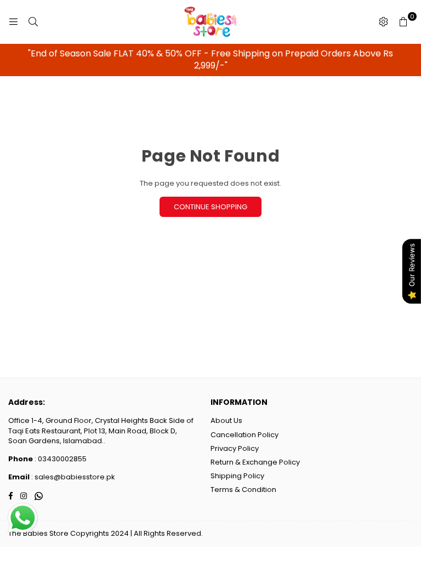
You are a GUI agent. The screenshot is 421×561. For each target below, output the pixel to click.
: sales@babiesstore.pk (72, 477)
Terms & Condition (243, 489)
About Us (226, 420)
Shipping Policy (237, 476)
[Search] (33, 22)
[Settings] (383, 22)
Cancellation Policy (244, 435)
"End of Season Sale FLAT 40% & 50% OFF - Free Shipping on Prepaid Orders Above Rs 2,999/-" (210, 59)
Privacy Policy (234, 448)
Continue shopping (210, 207)
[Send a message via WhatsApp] (22, 518)
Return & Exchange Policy (255, 462)
